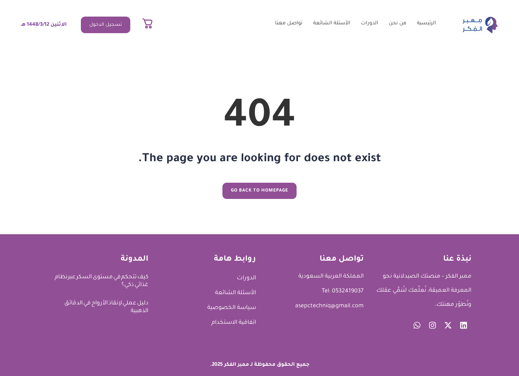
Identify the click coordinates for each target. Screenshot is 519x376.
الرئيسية (426, 23)
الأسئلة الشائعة (331, 23)
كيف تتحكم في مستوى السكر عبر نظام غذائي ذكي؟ (101, 281)
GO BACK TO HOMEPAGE (259, 190)
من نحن (397, 23)
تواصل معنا (289, 23)
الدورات (369, 23)
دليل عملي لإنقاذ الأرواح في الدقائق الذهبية (106, 307)
